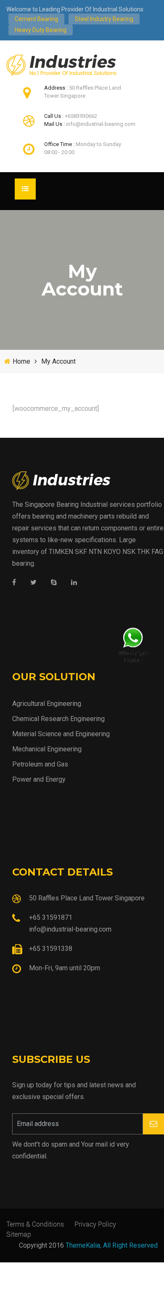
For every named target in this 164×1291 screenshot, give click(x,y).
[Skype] (54, 583)
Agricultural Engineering (46, 704)
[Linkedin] (74, 583)
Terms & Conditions (35, 1223)
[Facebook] (14, 583)
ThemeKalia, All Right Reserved (112, 1245)
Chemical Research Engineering (58, 719)
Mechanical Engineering (47, 749)
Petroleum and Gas (40, 764)
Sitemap (18, 1234)
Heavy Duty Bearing (40, 30)
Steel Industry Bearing (104, 19)
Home (21, 361)
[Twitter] (33, 583)
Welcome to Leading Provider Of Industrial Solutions (74, 9)
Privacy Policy (95, 1223)
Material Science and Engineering (61, 734)
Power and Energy (39, 779)
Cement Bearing (36, 19)
